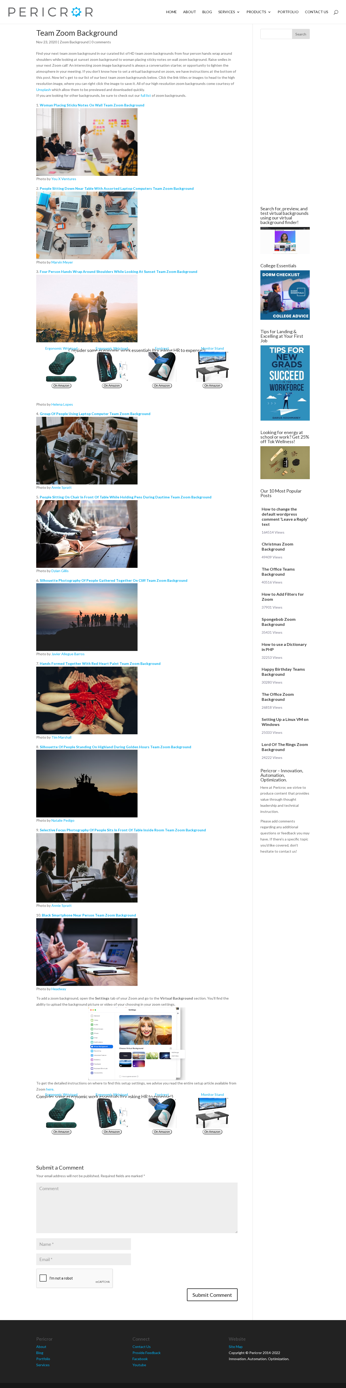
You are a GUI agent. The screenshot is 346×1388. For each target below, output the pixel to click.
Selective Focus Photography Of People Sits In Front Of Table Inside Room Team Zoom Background (123, 830)
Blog (207, 12)
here (49, 1089)
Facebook (140, 1359)
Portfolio (288, 12)
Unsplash (43, 89)
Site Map (236, 1346)
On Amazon (61, 385)
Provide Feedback (146, 1353)
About (189, 12)
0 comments (101, 42)
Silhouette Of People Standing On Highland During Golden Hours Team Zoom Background (115, 747)
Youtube (139, 1365)
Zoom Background (74, 42)
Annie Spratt (61, 487)
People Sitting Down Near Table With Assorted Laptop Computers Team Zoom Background (117, 188)
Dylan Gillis (60, 571)
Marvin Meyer (62, 262)
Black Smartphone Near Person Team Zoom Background (89, 915)
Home (171, 12)
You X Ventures (63, 179)
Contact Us (316, 12)
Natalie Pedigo (62, 820)
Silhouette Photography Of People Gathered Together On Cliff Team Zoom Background (113, 580)
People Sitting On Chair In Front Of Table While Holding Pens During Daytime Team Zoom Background (126, 497)
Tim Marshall (61, 737)
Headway (58, 989)
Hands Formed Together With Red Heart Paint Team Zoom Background (100, 663)
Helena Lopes (62, 404)
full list (146, 95)
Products (256, 12)
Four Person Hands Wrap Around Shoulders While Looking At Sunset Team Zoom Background (118, 271)
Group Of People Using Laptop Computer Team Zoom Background (95, 413)
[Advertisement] (285, 123)
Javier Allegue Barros (68, 654)
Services (226, 12)
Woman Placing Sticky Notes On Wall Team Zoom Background (92, 105)
